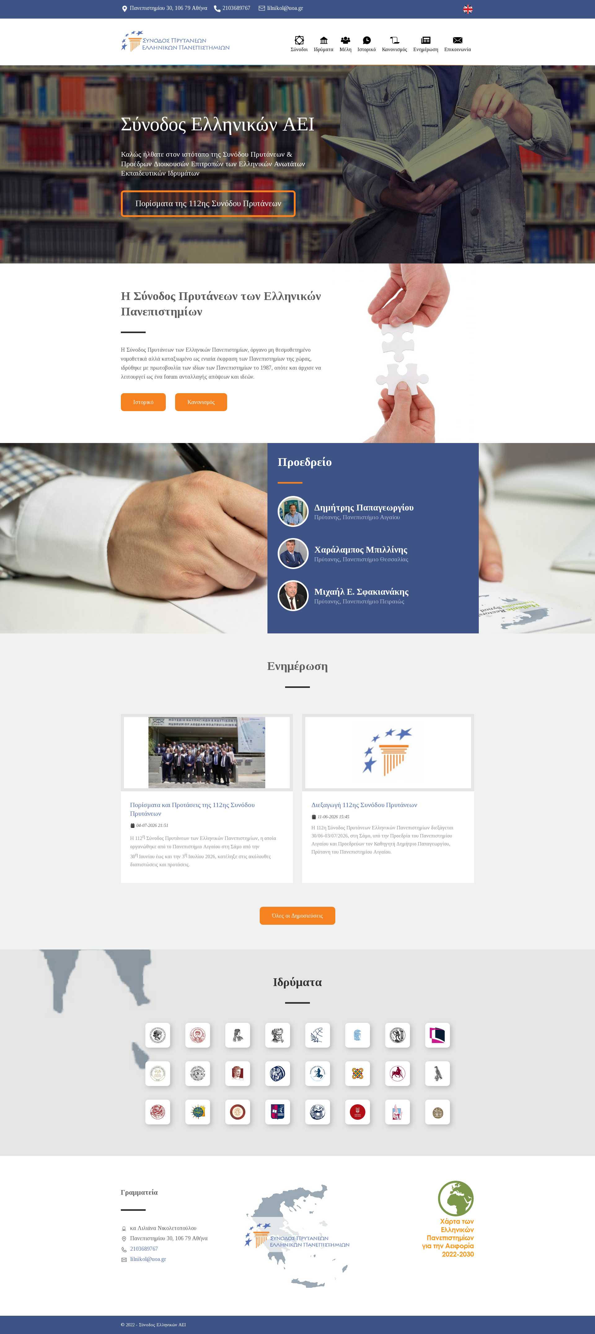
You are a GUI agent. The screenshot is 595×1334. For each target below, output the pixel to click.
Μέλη (345, 49)
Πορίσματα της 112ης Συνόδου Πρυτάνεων (208, 203)
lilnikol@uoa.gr (285, 8)
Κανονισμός (394, 49)
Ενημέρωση (425, 49)
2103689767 (236, 8)
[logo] (175, 41)
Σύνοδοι (299, 49)
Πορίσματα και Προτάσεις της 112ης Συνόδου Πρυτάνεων (192, 809)
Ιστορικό (367, 49)
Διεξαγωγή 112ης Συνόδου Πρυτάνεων (364, 805)
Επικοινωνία (457, 49)
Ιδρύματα (323, 49)
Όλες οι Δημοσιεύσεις (297, 916)
